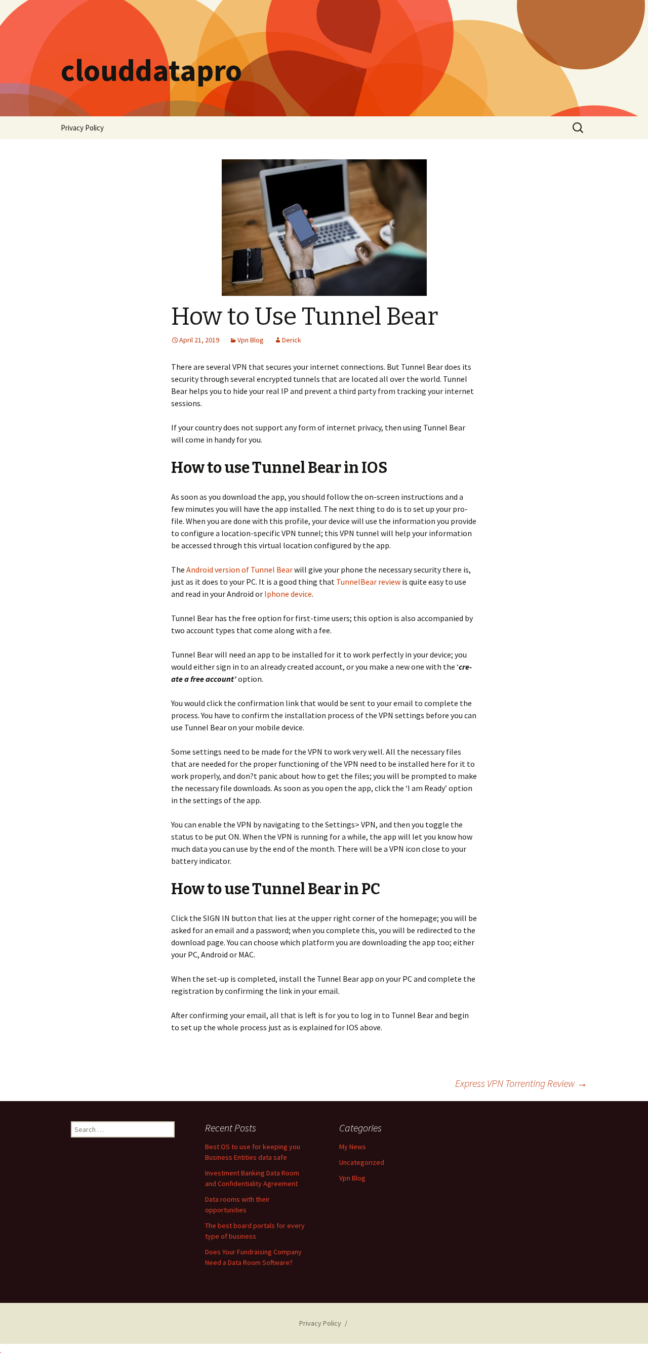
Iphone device (288, 594)
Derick (291, 339)
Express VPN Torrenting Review (521, 1083)
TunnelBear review (368, 582)
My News (352, 1146)
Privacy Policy (82, 128)
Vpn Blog (250, 339)
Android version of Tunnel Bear (239, 569)
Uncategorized (361, 1162)
